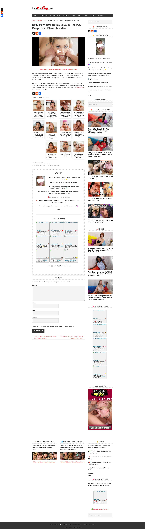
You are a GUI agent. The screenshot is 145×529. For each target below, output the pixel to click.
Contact (79, 524)
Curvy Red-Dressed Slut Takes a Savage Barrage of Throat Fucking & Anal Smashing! (100, 154)
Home (52, 524)
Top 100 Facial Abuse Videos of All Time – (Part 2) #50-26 (100, 221)
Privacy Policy (58, 524)
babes (40, 165)
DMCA (93, 524)
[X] (1, 9)
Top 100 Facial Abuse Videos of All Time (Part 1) (100, 177)
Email (34, 310)
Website (34, 317)
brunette (44, 165)
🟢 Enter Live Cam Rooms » (100, 509)
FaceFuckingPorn (42, 8)
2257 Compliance (86, 524)
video (59, 165)
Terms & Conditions (66, 524)
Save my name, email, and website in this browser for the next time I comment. (53, 326)
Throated (47, 164)
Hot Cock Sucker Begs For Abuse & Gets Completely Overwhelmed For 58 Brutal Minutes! (100, 297)
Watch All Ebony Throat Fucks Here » (72, 462)
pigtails (50, 165)
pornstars (55, 165)
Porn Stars (42, 164)
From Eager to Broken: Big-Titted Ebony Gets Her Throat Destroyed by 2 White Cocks (100, 274)
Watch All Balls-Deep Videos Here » (44, 462)
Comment (35, 285)
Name (34, 303)
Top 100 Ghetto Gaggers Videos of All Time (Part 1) (100, 199)
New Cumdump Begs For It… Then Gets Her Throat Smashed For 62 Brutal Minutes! (100, 250)
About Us (74, 524)
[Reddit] (1, 12)
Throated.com (80, 87)
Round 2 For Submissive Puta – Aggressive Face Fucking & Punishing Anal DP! (99, 131)
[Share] (1, 15)
